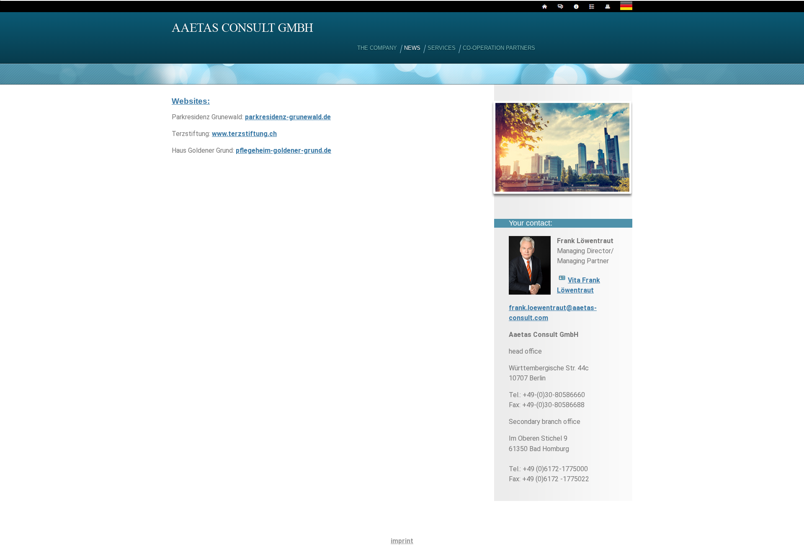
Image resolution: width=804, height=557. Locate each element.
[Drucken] (606, 8)
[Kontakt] (559, 8)
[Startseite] (543, 8)
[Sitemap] (590, 8)
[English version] (625, 8)
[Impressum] (575, 8)
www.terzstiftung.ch (244, 134)
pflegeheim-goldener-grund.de (283, 150)
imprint (402, 541)
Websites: (191, 101)
